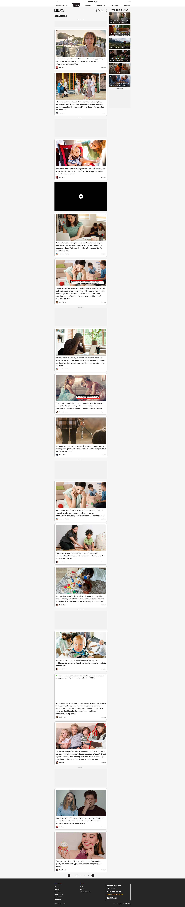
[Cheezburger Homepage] (93, 2)
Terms (114, 903)
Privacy (118, 903)
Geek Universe (58, 896)
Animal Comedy (58, 894)
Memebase (57, 891)
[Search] (57, 2)
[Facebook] (99, 10)
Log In (129, 1)
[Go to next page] (92, 875)
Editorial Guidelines (85, 891)
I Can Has (57, 887)
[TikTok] (102, 10)
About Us (82, 889)
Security (122, 903)
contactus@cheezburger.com (115, 894)
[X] (106, 10)
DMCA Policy (128, 903)
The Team (82, 887)
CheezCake (57, 899)
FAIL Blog (57, 889)
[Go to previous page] (69, 875)
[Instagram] (96, 10)
